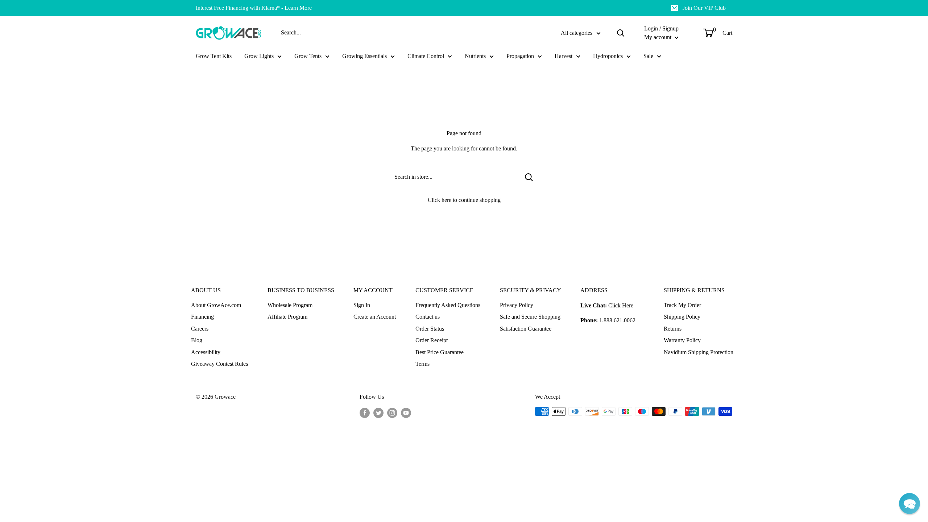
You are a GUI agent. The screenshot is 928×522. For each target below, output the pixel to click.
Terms (422, 364)
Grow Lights (259, 56)
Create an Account (374, 317)
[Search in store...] (529, 177)
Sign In (361, 305)
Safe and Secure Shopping (530, 317)
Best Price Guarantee (439, 352)
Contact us (427, 317)
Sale (648, 56)
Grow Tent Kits (214, 56)
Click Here (620, 305)
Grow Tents (308, 56)
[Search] (621, 33)
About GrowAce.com (216, 305)
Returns (673, 329)
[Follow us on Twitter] (378, 412)
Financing (202, 317)
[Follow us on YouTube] (406, 412)
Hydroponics (608, 56)
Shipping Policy (682, 317)
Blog (196, 340)
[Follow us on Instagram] (392, 412)
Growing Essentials (364, 56)
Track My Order (682, 305)
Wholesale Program (290, 305)
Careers (199, 329)
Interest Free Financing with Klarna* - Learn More (254, 8)
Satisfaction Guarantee (525, 329)
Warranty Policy (682, 340)
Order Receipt (431, 340)
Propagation (520, 56)
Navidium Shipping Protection (698, 352)
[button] (909, 503)
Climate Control (425, 56)
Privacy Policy (516, 305)
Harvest (563, 56)
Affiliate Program (287, 317)
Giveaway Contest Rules (219, 364)
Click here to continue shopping (464, 200)
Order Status (429, 329)
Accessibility (205, 352)
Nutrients (475, 56)
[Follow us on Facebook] (365, 412)
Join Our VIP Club (704, 8)
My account (658, 37)
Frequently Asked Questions (447, 305)
